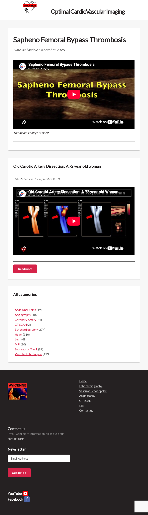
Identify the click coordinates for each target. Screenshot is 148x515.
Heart (18, 334)
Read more (25, 269)
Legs (18, 339)
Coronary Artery (25, 319)
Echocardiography (26, 329)
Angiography (23, 314)
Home (83, 381)
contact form (16, 438)
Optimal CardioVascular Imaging (87, 11)
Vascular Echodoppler (28, 354)
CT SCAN (21, 324)
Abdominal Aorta (25, 309)
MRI (17, 344)
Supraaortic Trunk (26, 349)
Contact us (86, 410)
